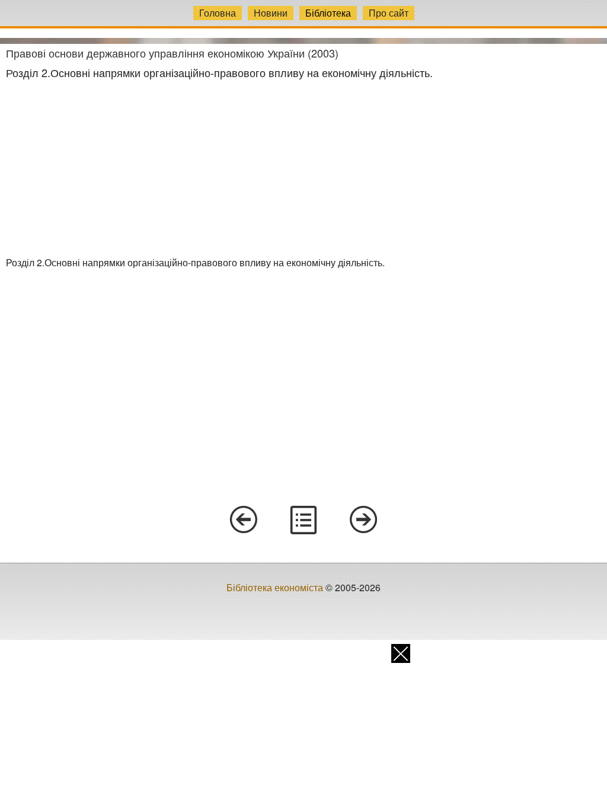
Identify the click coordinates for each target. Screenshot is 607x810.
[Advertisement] (303, 168)
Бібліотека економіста (274, 587)
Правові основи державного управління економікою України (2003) (172, 52)
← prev (243, 520)
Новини (270, 13)
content (303, 520)
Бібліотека (328, 13)
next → (364, 520)
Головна (217, 13)
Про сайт (388, 13)
